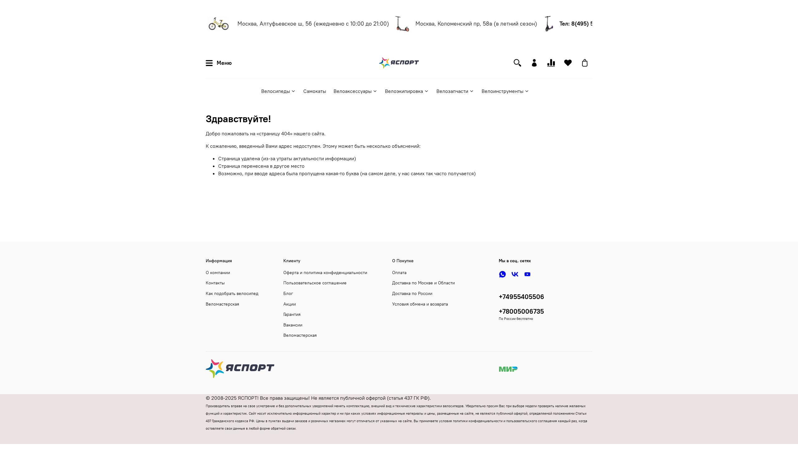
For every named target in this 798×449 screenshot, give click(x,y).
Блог (288, 293)
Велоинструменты (502, 91)
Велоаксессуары (353, 91)
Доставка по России (412, 293)
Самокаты (314, 91)
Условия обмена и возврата (420, 304)
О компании (218, 272)
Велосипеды (275, 91)
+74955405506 (521, 296)
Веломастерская (222, 304)
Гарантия (291, 314)
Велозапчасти (452, 91)
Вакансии (292, 325)
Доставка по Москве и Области (423, 283)
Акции (289, 304)
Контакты (215, 283)
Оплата (399, 272)
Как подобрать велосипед (232, 293)
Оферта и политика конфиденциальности (325, 272)
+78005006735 (521, 311)
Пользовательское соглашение (315, 283)
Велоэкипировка (404, 91)
